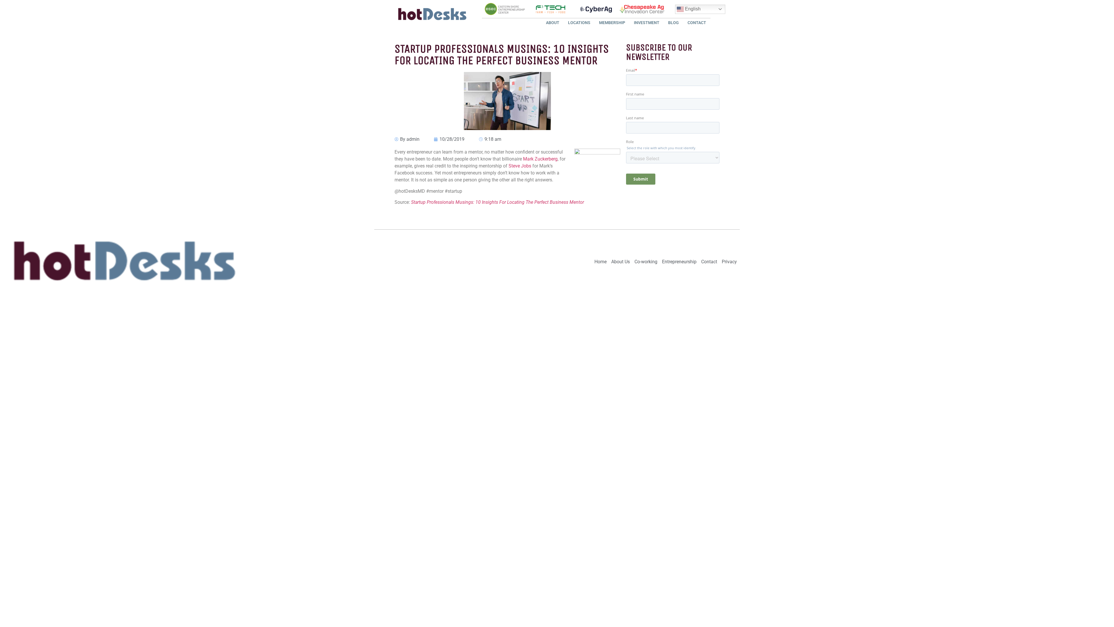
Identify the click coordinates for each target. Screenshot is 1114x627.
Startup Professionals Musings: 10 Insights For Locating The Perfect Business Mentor (497, 202)
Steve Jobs (520, 166)
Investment (646, 22)
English (692, 8)
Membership (612, 22)
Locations (579, 22)
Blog (673, 22)
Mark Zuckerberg (540, 159)
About (552, 22)
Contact (697, 22)
